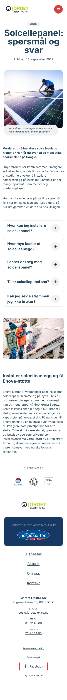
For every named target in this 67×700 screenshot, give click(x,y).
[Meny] (58, 9)
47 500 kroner (39, 404)
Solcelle (33, 23)
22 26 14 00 (33, 633)
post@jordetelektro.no (33, 612)
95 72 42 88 (33, 623)
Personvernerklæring (33, 648)
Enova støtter (12, 391)
